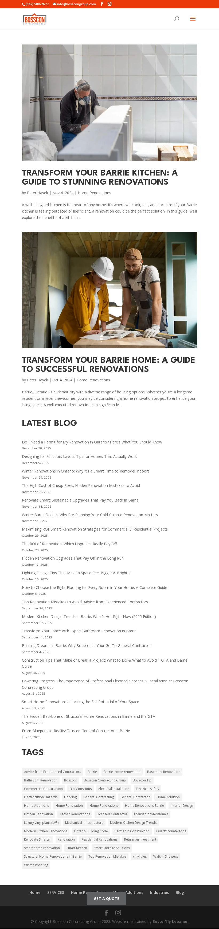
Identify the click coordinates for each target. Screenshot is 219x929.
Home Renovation (69, 805)
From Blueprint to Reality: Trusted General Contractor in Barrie (76, 730)
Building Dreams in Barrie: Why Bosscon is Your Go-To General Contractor (86, 645)
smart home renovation (42, 848)
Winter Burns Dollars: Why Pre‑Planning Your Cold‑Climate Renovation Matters (90, 514)
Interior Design (182, 805)
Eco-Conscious (80, 789)
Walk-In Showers (165, 856)
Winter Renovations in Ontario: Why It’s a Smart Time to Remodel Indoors (86, 471)
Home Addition (168, 797)
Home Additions (36, 805)
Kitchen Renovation (38, 814)
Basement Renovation (163, 771)
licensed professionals (151, 814)
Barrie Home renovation (122, 771)
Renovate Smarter (37, 839)
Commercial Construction (43, 789)
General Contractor (135, 797)
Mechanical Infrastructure (84, 822)
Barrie (92, 771)
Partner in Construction (132, 831)
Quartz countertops (171, 831)
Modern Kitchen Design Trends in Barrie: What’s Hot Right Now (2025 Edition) (89, 616)
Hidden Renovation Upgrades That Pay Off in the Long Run (73, 558)
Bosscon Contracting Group (105, 780)
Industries (159, 892)
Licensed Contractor (112, 814)
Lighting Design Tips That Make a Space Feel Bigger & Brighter (76, 572)
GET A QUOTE (106, 898)
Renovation (66, 839)
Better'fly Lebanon (170, 921)
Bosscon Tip (142, 780)
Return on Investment (140, 839)
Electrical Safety (147, 789)
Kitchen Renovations (75, 814)
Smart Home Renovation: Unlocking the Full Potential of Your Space (80, 701)
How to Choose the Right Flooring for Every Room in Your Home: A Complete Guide (94, 587)
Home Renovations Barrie (144, 805)
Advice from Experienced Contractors (52, 771)
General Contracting (98, 797)
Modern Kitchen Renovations (45, 831)
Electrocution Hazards (40, 797)
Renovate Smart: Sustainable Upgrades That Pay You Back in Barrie (80, 500)
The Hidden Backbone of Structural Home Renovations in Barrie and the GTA (88, 716)
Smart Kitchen (77, 848)
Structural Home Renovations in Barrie (53, 856)
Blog (180, 892)
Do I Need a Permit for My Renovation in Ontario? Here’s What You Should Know (92, 442)
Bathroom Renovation (40, 780)
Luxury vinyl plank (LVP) (41, 822)
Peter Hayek (37, 192)
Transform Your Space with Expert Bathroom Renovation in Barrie (79, 630)
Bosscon (70, 780)
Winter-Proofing (36, 865)
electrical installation (113, 789)
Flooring (70, 797)
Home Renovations (94, 192)
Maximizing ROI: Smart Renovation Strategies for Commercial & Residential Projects (95, 529)
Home (34, 892)
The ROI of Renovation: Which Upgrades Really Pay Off (69, 543)
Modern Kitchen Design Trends (133, 822)
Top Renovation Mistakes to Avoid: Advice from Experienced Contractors (85, 601)
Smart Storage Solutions (112, 848)
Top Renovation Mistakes (107, 856)
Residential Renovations (99, 839)
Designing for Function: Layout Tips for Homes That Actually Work (79, 456)
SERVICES (55, 892)
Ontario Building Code (91, 831)
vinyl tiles (140, 856)
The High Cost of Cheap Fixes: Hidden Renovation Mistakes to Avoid (81, 485)
